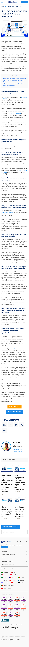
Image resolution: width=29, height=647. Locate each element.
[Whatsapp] (21, 424)
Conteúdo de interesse (8, 564)
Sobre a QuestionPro (7, 561)
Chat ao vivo (19, 545)
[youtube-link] (26, 542)
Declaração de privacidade (14, 639)
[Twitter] (16, 424)
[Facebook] (10, 424)
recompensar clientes (7, 212)
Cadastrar (24, 2)
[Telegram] (4, 430)
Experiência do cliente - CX (14, 6)
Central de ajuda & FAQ (9, 545)
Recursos (4, 551)
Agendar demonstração (14, 411)
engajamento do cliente (14, 113)
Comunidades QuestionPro (18, 349)
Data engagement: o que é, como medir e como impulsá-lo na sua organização (20, 482)
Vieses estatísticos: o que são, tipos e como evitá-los (6, 511)
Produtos (4, 558)
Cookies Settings (12, 641)
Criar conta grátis (14, 406)
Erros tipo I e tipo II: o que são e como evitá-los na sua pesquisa (19, 511)
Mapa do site (4, 639)
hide (17, 76)
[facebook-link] (17, 542)
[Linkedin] (4, 424)
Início (2, 6)
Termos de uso (4, 641)
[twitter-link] (20, 542)
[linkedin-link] (23, 542)
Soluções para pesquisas (8, 554)
